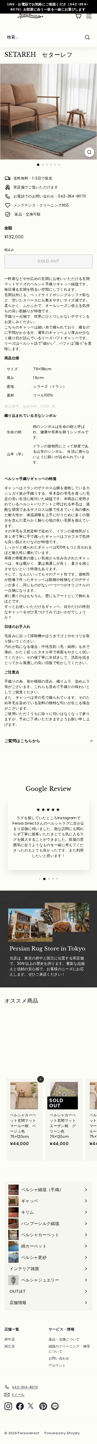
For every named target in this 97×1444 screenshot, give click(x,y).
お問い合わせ (59, 1358)
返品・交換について (64, 1339)
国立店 (9, 1346)
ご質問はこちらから (22, 740)
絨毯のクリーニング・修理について (69, 1349)
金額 (8, 228)
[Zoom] (89, 152)
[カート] (78, 16)
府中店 (9, 1339)
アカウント (57, 1365)
